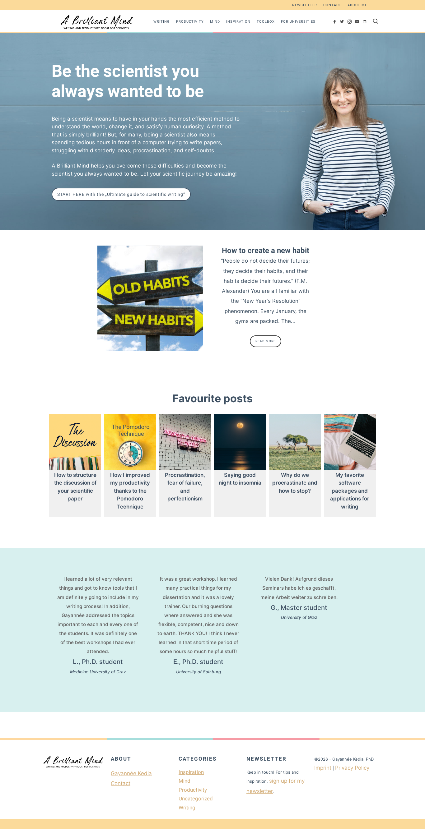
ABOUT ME (357, 5)
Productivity (190, 22)
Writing (161, 22)
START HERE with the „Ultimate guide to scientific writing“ (121, 194)
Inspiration (238, 22)
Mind (215, 22)
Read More (265, 341)
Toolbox (266, 22)
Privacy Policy (352, 768)
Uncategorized (196, 798)
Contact (120, 783)
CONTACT (332, 5)
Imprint (322, 768)
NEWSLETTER (304, 5)
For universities (298, 22)
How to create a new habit (265, 250)
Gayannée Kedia (131, 773)
